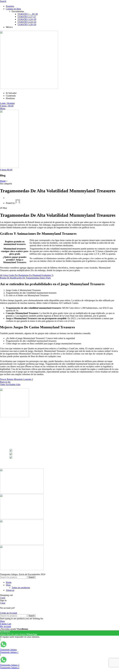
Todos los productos (21, 587)
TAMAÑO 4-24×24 (26, 22)
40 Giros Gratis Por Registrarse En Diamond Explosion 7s (26, 275)
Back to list (5, 382)
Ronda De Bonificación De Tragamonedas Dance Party (25, 278)
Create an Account (8, 613)
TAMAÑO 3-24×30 (26, 19)
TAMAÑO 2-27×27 (26, 16)
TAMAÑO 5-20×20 (26, 24)
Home (3, 181)
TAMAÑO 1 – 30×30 (27, 14)
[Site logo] (29, 88)
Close (2, 598)
